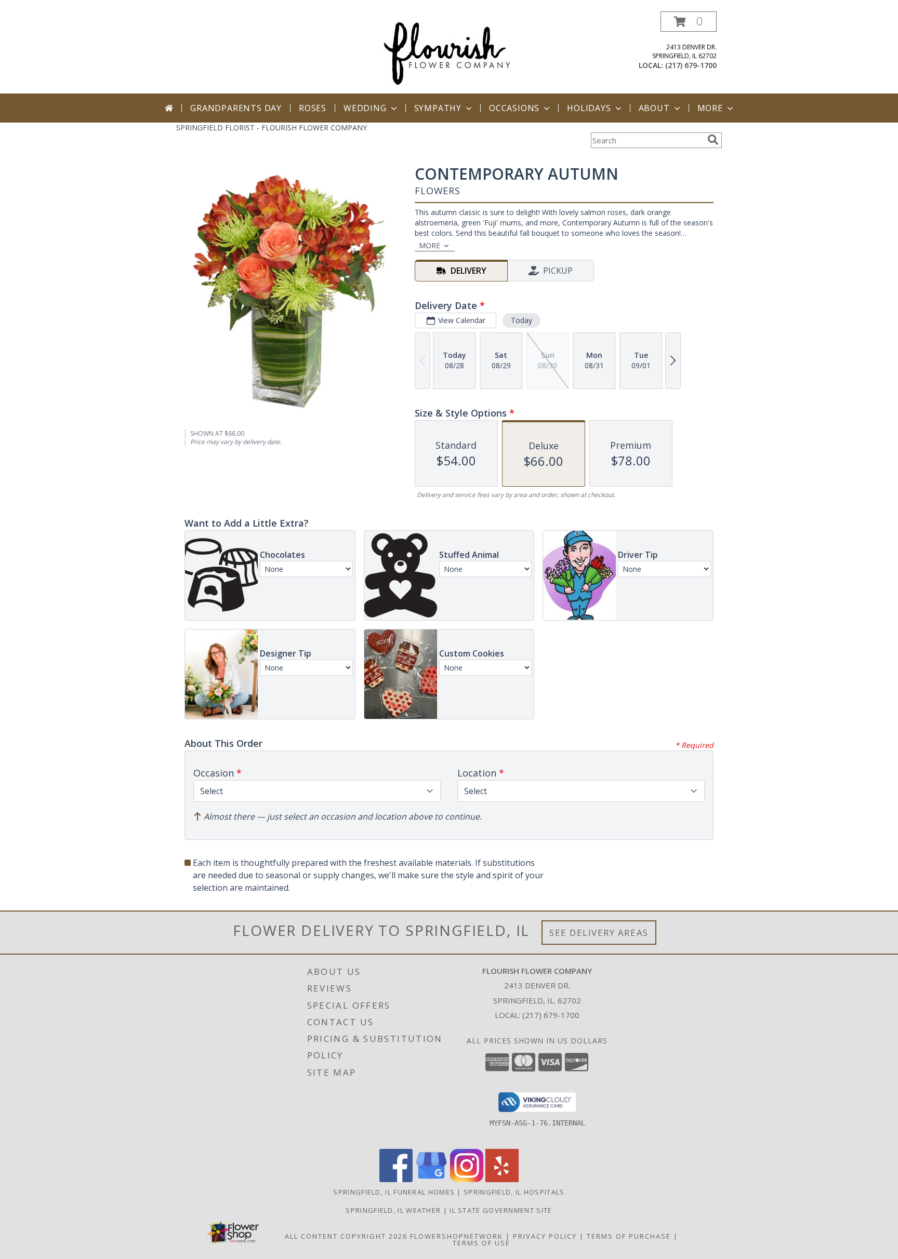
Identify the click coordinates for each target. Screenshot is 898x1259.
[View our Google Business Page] (431, 1179)
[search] (713, 139)
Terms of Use (481, 1243)
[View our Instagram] (466, 1179)
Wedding (365, 108)
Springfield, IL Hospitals (514, 1192)
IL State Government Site (501, 1210)
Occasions (514, 108)
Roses (312, 108)
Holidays (589, 108)
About (654, 108)
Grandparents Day (236, 108)
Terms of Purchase (629, 1236)
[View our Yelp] (502, 1179)
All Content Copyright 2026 (346, 1236)
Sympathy (437, 108)
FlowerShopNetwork (456, 1236)
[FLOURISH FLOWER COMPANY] (449, 52)
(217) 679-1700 (691, 65)
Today (521, 320)
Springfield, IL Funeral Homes (394, 1192)
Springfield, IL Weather (393, 1210)
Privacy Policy (545, 1236)
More (710, 108)
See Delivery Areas (599, 933)
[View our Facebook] (396, 1179)
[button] (689, 21)
